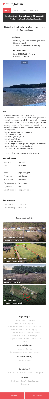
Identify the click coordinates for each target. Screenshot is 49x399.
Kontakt (16, 373)
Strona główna (24, 16)
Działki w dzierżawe (33, 333)
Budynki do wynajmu (33, 339)
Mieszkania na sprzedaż (16, 326)
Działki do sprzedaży (18, 333)
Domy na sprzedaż (17, 329)
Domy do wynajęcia (32, 329)
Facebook (31, 373)
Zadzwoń (13, 396)
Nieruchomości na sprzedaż (25, 320)
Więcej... (25, 342)
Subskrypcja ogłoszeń (18, 381)
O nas (9, 373)
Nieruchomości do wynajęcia (25, 323)
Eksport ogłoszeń (33, 381)
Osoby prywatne (34, 352)
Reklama (23, 373)
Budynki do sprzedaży (17, 339)
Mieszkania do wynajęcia (34, 326)
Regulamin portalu (25, 360)
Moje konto (25, 384)
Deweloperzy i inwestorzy (18, 352)
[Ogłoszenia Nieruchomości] (13, 5)
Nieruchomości (38, 16)
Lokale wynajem (32, 336)
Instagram (39, 373)
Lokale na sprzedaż (18, 336)
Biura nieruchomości (25, 349)
